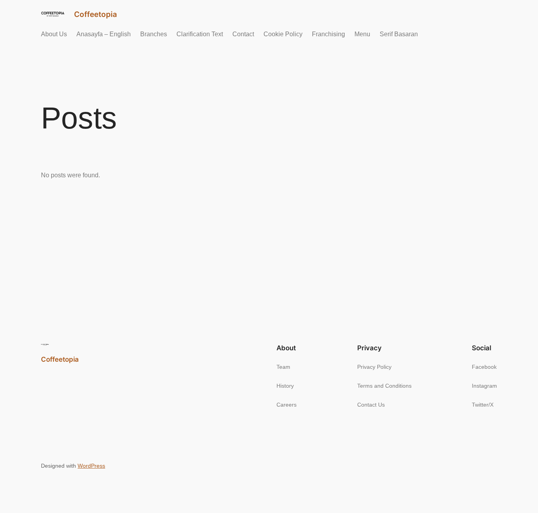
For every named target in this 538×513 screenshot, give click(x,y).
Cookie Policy (282, 34)
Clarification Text (199, 34)
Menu (362, 34)
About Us (54, 34)
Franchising (328, 34)
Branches (153, 34)
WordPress (91, 466)
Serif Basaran (399, 34)
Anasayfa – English (103, 34)
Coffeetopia (95, 14)
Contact (243, 34)
